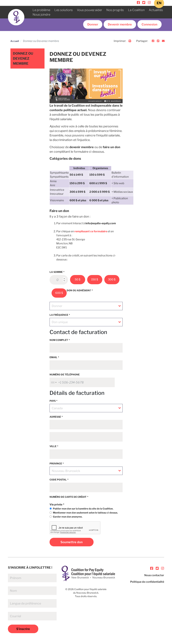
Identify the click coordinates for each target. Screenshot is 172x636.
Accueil (14, 41)
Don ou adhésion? (79, 290)
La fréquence (59, 314)
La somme (56, 271)
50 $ (77, 279)
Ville (53, 446)
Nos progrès (115, 10)
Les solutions (63, 10)
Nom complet (59, 340)
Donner (92, 24)
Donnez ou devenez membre (23, 58)
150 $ (94, 279)
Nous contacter (154, 575)
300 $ (112, 279)
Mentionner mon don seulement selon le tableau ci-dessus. (85, 512)
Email (53, 357)
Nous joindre (41, 14)
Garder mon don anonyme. (67, 516)
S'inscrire (23, 629)
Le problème (41, 10)
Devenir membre (120, 24)
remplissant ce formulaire (90, 231)
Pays (53, 400)
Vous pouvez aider (89, 10)
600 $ (59, 292)
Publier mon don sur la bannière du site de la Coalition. (83, 508)
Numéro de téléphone (65, 374)
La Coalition (136, 10)
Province (56, 463)
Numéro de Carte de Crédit (68, 496)
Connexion (149, 24)
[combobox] (53, 382)
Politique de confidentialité (147, 581)
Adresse (55, 416)
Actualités (156, 10)
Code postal (58, 479)
